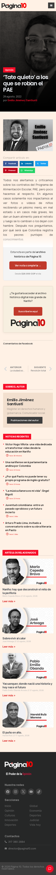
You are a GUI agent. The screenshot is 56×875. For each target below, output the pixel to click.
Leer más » (8, 601)
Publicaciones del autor (25, 420)
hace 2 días (13, 516)
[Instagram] (15, 792)
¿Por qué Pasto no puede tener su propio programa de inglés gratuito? (27, 478)
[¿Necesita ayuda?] (50, 868)
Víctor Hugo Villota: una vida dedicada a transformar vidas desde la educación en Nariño (28, 448)
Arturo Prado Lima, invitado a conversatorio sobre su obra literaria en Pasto (28, 526)
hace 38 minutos (15, 456)
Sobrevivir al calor (14, 638)
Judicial (34, 820)
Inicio (8, 806)
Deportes (10, 824)
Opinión (9, 69)
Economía (36, 810)
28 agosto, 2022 (12, 96)
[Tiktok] (39, 792)
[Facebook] (8, 792)
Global (34, 806)
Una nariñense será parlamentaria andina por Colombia (26, 464)
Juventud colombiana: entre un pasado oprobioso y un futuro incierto (24, 508)
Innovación (11, 820)
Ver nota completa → (28, 265)
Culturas (10, 815)
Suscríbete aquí (28, 311)
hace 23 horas (14, 470)
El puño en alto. (12, 732)
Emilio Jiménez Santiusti (22, 100)
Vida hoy (35, 824)
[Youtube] (31, 792)
